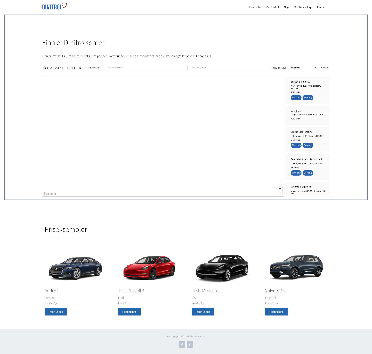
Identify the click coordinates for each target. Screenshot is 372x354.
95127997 (295, 118)
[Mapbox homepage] (49, 194)
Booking (308, 97)
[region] (163, 137)
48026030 (295, 167)
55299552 (295, 92)
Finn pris (296, 97)
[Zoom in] (280, 188)
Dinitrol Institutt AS (301, 186)
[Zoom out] (280, 193)
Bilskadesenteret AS (301, 131)
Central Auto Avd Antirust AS (306, 159)
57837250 (295, 139)
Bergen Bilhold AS (300, 81)
